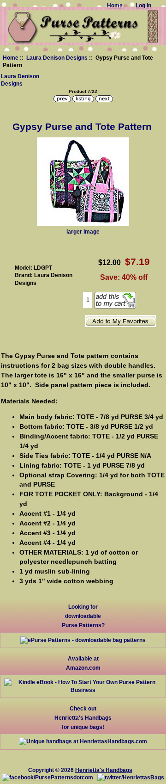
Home (10, 58)
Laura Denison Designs (57, 58)
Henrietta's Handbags (103, 770)
